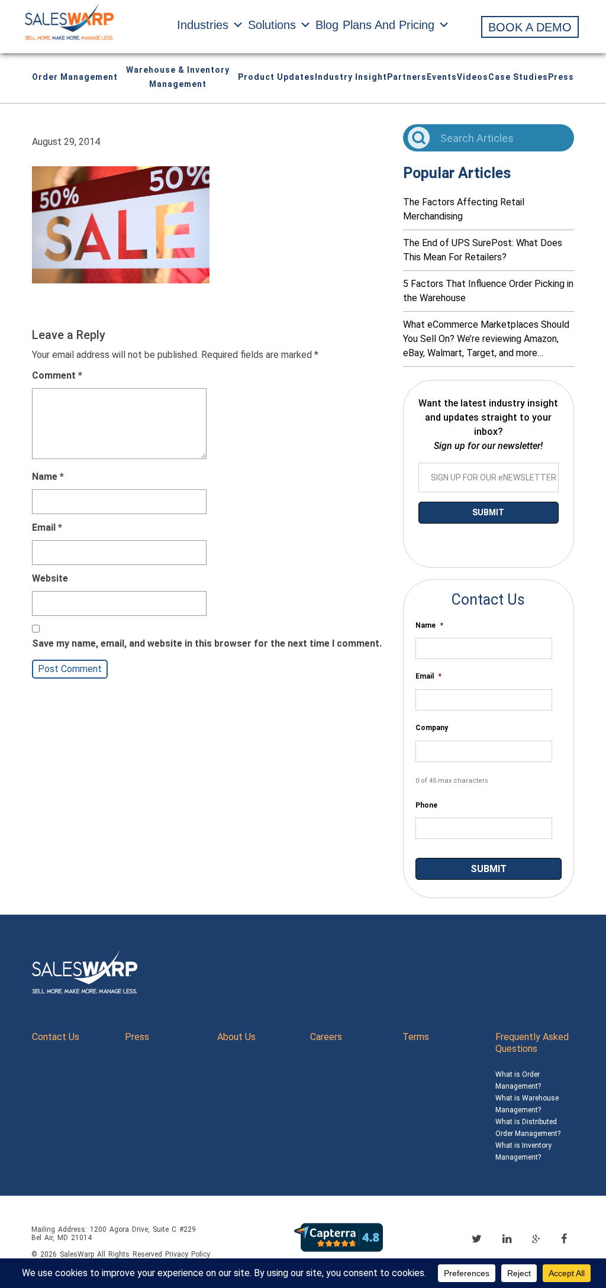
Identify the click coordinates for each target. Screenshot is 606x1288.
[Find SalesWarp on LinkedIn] (506, 1238)
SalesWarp (77, 1254)
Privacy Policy (187, 1254)
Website (50, 578)
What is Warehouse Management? (527, 1104)
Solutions (272, 24)
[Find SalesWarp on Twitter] (477, 1238)
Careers (326, 1036)
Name (48, 476)
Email (47, 527)
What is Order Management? (518, 1080)
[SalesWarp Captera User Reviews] (338, 1236)
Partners (407, 77)
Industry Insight (351, 77)
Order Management (75, 77)
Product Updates (276, 77)
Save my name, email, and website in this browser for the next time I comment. (207, 643)
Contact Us (55, 1036)
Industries (202, 24)
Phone (426, 805)
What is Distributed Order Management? (527, 1128)
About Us (236, 1036)
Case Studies (518, 77)
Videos (472, 77)
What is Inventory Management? (523, 1151)
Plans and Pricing (388, 24)
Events (442, 77)
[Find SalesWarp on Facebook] (564, 1238)
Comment (57, 375)
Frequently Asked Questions (532, 1042)
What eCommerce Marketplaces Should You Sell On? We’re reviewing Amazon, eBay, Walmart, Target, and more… (486, 339)
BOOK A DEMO (530, 27)
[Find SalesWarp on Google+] (536, 1239)
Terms (415, 1036)
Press (561, 77)
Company (431, 728)
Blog (327, 24)
